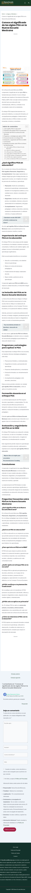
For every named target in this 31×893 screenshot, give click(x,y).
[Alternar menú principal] (25, 3)
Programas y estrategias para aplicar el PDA (15, 136)
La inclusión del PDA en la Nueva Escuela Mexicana (14, 133)
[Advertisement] (15, 50)
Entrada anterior (15, 674)
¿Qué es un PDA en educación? (13, 150)
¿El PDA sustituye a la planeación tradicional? (16, 155)
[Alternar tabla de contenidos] (26, 126)
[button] (28, 3)
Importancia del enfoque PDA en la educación (15, 130)
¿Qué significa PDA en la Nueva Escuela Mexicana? (15, 148)
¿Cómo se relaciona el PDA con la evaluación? (16, 158)
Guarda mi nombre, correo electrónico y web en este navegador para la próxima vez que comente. (15, 772)
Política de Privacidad (21, 778)
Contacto (15, 856)
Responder (25, 703)
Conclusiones (7, 141)
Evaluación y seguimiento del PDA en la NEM (15, 139)
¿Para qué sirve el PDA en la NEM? (14, 152)
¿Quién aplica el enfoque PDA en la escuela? (16, 153)
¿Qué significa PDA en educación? (12, 128)
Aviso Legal (15, 847)
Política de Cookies (15, 853)
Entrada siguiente (15, 677)
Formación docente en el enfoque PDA (13, 138)
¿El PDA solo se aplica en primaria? (14, 157)
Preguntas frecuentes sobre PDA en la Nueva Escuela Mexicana (15, 144)
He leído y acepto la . (15, 778)
